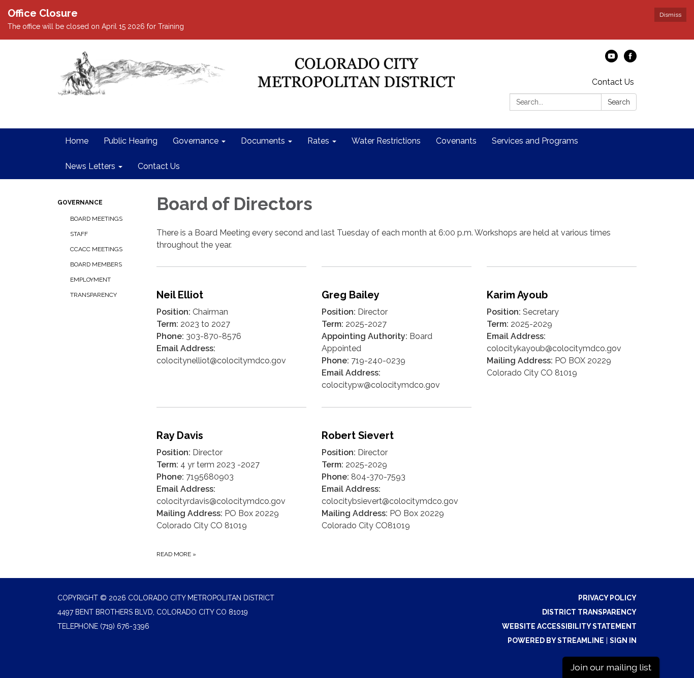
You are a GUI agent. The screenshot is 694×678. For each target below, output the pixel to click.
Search (619, 102)
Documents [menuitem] (263, 141)
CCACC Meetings (96, 249)
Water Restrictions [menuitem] (386, 141)
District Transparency (589, 612)
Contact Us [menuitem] (159, 166)
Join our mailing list (611, 667)
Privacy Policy (607, 598)
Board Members (96, 264)
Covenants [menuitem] (456, 141)
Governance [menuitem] (195, 141)
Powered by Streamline (556, 640)
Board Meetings (96, 218)
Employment (90, 279)
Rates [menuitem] (318, 141)
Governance (80, 202)
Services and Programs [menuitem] (535, 141)
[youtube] (611, 59)
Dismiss (670, 14)
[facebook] (630, 59)
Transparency (93, 294)
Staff (79, 234)
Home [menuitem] (76, 141)
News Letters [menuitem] (90, 166)
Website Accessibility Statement (569, 626)
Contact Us (613, 82)
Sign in (623, 640)
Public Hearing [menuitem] (130, 141)
